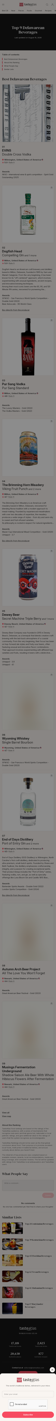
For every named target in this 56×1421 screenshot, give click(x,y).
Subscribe (28, 1415)
